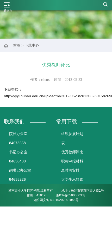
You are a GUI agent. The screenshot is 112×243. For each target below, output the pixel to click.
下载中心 (31, 45)
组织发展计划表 (72, 138)
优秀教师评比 (72, 152)
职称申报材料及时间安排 (72, 165)
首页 (16, 45)
